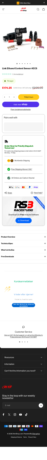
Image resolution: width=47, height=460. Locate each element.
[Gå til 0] (17, 63)
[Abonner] (41, 405)
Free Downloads (7, 257)
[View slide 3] (25, 342)
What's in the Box (7, 250)
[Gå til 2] (19, 63)
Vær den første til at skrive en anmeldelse (23, 305)
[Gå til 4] (25, 63)
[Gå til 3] (22, 63)
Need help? (38, 193)
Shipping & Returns (16, 437)
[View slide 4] (27, 342)
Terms (25, 437)
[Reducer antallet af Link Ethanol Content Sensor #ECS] (4, 97)
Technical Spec (7, 243)
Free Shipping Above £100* (21, 169)
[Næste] (44, 3)
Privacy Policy (32, 437)
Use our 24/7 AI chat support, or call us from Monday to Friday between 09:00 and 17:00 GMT (23, 336)
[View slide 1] (19, 342)
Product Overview (8, 237)
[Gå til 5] (27, 63)
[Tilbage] (3, 3)
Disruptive (36, 434)
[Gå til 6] (30, 63)
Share (10, 193)
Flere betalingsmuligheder (21, 109)
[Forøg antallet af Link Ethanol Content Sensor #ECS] (14, 97)
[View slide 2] (22, 342)
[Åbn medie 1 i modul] (23, 39)
